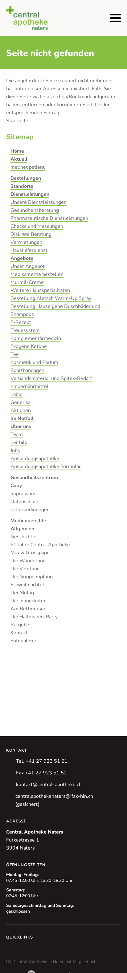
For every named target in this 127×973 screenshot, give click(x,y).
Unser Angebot (27, 266)
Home (17, 151)
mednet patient (27, 167)
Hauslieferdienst (28, 250)
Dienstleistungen (29, 194)
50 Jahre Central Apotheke (40, 544)
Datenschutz (24, 501)
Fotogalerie (23, 640)
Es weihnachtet (27, 584)
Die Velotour (24, 568)
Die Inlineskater (28, 600)
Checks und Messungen (36, 226)
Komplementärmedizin (35, 338)
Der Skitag (22, 592)
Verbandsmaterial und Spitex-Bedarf (51, 378)
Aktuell (18, 159)
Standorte (21, 186)
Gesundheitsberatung (34, 210)
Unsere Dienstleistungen (38, 202)
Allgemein (22, 528)
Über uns (20, 426)
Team (16, 434)
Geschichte (22, 536)
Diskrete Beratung (30, 234)
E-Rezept (20, 322)
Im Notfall (22, 418)
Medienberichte (28, 520)
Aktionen (20, 410)
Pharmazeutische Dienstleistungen (49, 218)
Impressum (22, 493)
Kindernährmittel (29, 386)
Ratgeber (20, 624)
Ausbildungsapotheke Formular (45, 466)
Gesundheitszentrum (34, 477)
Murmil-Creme (27, 282)
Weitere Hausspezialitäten (40, 290)
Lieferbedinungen (30, 509)
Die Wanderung (28, 560)
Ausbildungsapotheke (34, 458)
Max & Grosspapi (29, 552)
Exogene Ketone (28, 346)
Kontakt (19, 632)
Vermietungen (26, 242)
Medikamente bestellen (36, 274)
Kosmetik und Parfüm (34, 362)
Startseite (17, 120)
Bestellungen (25, 178)
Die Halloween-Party (34, 616)
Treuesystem (25, 330)
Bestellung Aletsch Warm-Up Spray (50, 298)
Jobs (15, 450)
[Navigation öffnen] (115, 18)
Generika (20, 402)
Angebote (21, 258)
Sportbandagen (27, 370)
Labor (16, 394)
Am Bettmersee (28, 608)
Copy (16, 485)
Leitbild (18, 442)
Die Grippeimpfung (31, 576)
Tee (14, 354)
